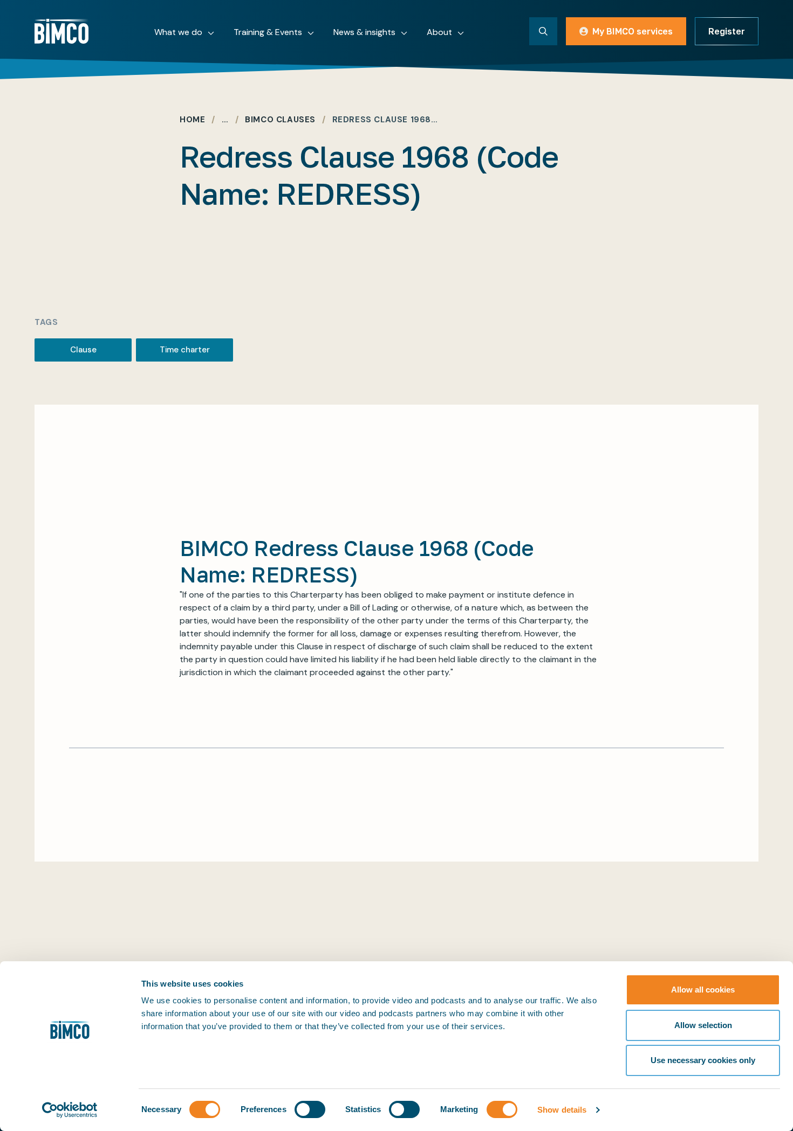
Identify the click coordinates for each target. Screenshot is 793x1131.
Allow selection (703, 1025)
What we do (178, 32)
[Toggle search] (543, 31)
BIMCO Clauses (280, 120)
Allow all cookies (703, 989)
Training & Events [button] (268, 32)
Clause (83, 349)
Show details (561, 1109)
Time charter (185, 349)
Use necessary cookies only (703, 1060)
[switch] (310, 1109)
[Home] (61, 31)
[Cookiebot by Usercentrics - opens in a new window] (70, 1110)
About (439, 32)
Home (192, 120)
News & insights (364, 32)
